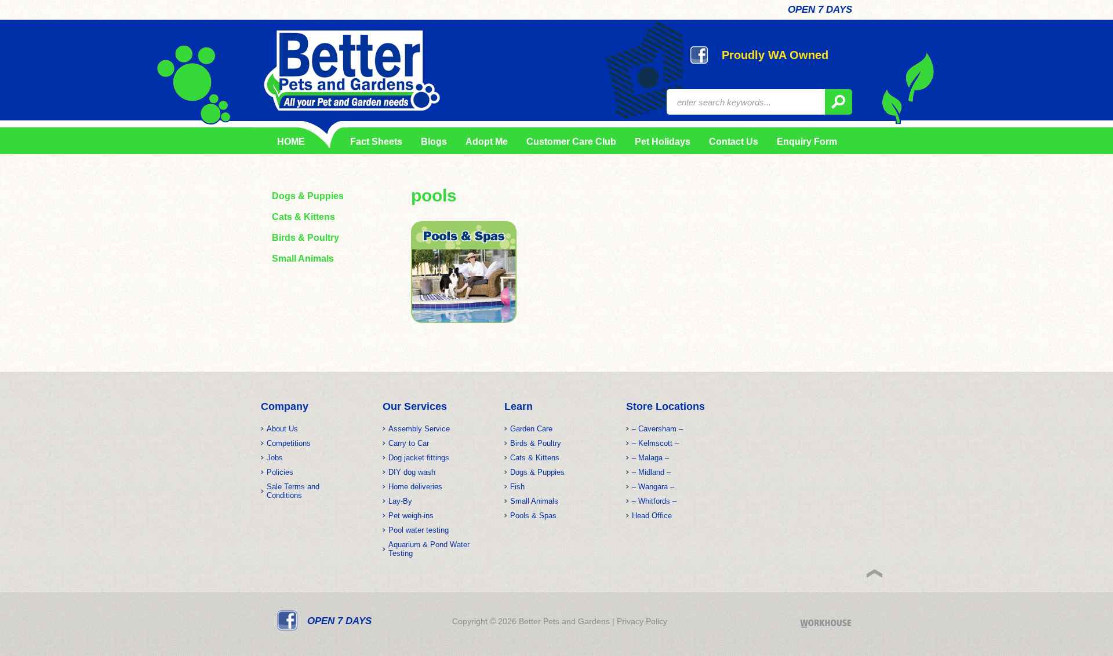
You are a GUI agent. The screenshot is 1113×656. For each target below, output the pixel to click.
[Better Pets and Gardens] (352, 71)
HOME (291, 141)
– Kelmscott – (655, 443)
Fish (517, 486)
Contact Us (733, 141)
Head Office (652, 515)
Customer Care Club (571, 141)
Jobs (275, 457)
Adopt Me (486, 141)
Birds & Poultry (305, 238)
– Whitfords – (654, 501)
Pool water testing (418, 530)
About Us (282, 428)
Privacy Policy (642, 621)
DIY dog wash (411, 472)
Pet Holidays (662, 141)
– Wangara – (653, 486)
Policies (280, 472)
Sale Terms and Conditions (293, 491)
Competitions (289, 443)
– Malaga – (650, 457)
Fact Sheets (374, 141)
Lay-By (400, 501)
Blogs (434, 141)
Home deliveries (415, 486)
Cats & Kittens (303, 217)
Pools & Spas (533, 515)
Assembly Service (419, 428)
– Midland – (651, 472)
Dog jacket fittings (418, 457)
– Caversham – (657, 428)
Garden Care (531, 428)
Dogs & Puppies (308, 196)
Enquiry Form (807, 141)
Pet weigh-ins (411, 515)
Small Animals (303, 258)
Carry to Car (408, 443)
